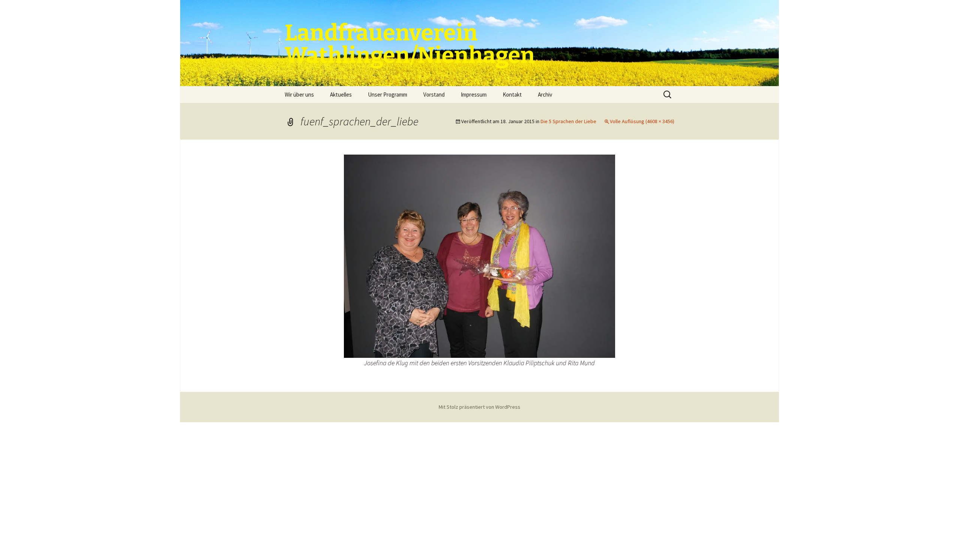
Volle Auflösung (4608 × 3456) (642, 121)
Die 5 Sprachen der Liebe (568, 121)
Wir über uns (299, 94)
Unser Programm (387, 94)
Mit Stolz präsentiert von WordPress (479, 407)
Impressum (474, 94)
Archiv (545, 94)
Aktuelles (341, 94)
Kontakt (512, 94)
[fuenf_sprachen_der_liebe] (479, 255)
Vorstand (434, 94)
